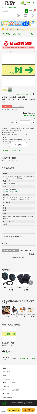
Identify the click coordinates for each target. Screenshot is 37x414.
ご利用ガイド (6, 368)
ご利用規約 (6, 386)
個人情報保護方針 (7, 397)
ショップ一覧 (6, 371)
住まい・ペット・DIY (18, 34)
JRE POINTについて (8, 379)
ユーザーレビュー (10, 250)
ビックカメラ (8, 51)
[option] (18, 69)
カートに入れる (14, 410)
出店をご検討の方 (7, 393)
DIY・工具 (31, 34)
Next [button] (30, 70)
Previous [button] (6, 70)
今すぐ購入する (28, 410)
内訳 (34, 118)
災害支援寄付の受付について (14, 29)
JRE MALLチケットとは (9, 382)
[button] (30, 282)
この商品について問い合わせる (23, 94)
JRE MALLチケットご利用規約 (11, 390)
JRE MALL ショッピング (6, 34)
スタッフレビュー (27, 250)
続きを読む (18, 145)
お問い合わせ (6, 375)
